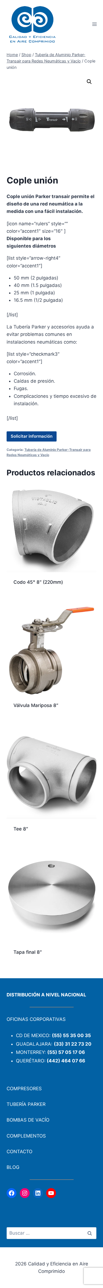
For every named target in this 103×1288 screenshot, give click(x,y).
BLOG (13, 1167)
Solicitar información (31, 436)
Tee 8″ (20, 829)
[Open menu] (94, 24)
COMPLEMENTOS (26, 1136)
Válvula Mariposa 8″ (35, 705)
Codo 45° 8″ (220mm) (38, 582)
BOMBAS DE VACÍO (28, 1120)
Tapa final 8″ (27, 952)
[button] (89, 82)
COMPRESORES (24, 1088)
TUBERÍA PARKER (26, 1104)
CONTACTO (19, 1151)
